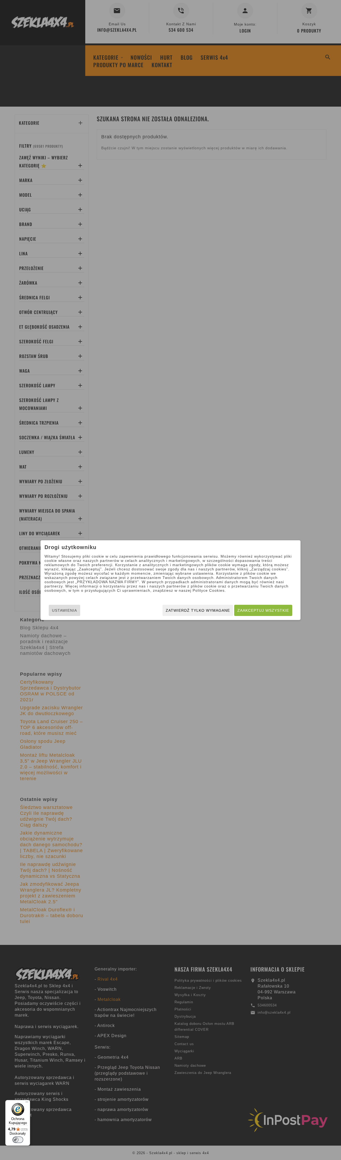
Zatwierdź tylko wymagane (198, 610)
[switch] (18, 1140)
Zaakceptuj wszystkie (263, 610)
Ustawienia (64, 610)
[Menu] (27, 1103)
